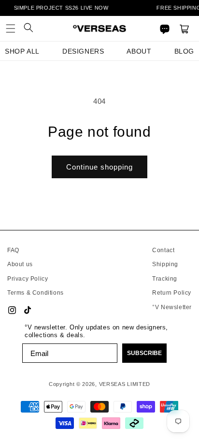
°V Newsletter (172, 307)
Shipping (165, 264)
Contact (163, 250)
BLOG (184, 51)
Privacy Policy (27, 278)
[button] (10, 28)
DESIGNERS (83, 51)
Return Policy (171, 292)
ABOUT (139, 51)
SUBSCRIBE (144, 353)
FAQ (13, 250)
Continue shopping (99, 167)
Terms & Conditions (35, 292)
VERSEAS (112, 384)
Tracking (164, 278)
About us (20, 264)
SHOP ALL (22, 51)
